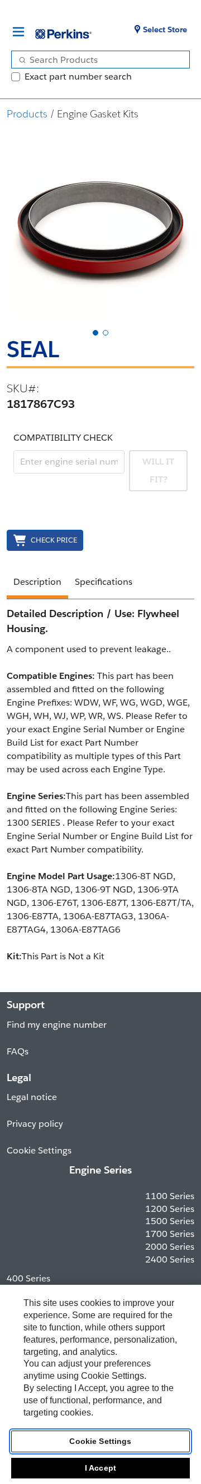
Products (27, 113)
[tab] (95, 333)
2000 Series (169, 1247)
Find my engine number (57, 1025)
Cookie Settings (100, 1441)
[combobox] (96, 59)
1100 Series (169, 1196)
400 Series (28, 1278)
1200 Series (169, 1209)
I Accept (100, 1467)
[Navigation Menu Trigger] (18, 31)
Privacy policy (35, 1124)
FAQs (17, 1051)
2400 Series (169, 1259)
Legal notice (32, 1097)
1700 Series (169, 1234)
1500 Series (169, 1221)
